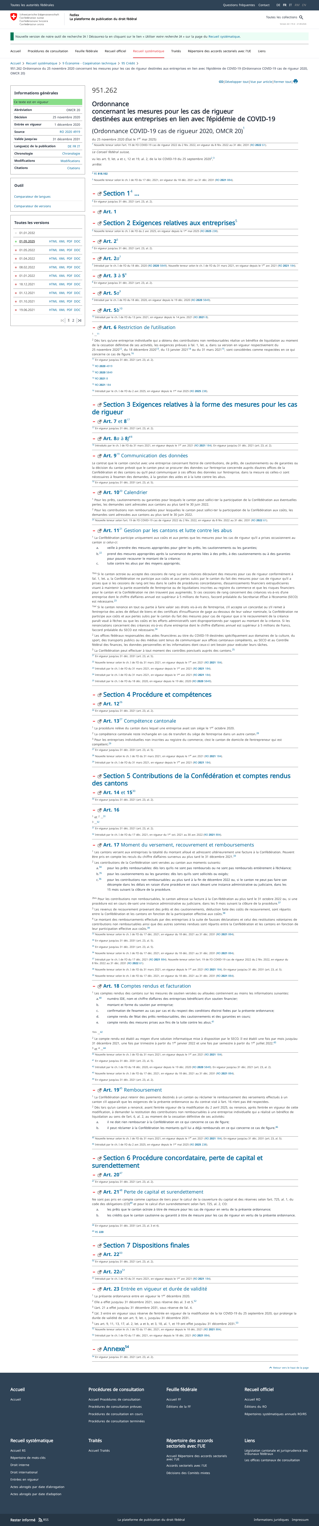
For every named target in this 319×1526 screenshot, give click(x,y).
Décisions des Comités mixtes (188, 1472)
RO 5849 (157, 265)
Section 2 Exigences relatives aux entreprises (169, 222)
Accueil (15, 63)
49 (131, 1202)
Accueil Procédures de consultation (114, 1399)
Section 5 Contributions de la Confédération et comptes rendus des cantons (191, 779)
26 (120, 702)
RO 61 (258, 145)
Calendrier (134, 492)
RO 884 (224, 180)
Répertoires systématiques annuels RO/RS (276, 1414)
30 (133, 791)
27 (120, 719)
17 (128, 419)
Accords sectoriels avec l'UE (186, 1465)
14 (189, 348)
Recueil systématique (224, 36)
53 (237, 1322)
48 (120, 1190)
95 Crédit (128, 63)
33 (234, 855)
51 (123, 1270)
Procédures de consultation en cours (116, 1414)
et (115, 421)
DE (278, 5)
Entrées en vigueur (24, 1479)
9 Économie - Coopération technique (89, 63)
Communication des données (154, 455)
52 (195, 1300)
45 (120, 1088)
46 (276, 1127)
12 (120, 348)
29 (110, 743)
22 (100, 552)
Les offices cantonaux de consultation (272, 1460)
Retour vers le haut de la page (288, 1367)
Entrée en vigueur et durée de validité (155, 1288)
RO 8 (200, 317)
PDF (69, 241)
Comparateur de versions (32, 206)
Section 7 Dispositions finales (146, 1245)
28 (257, 733)
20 (120, 491)
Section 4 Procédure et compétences (157, 694)
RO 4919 (103, 366)
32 (98, 821)
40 (100, 997)
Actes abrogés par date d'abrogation (37, 1486)
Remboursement (142, 1089)
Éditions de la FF (178, 1406)
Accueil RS (18, 1450)
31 (104, 816)
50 (120, 1253)
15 (223, 348)
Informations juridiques (271, 1520)
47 (120, 1173)
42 (101, 1031)
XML (62, 241)
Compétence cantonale (149, 720)
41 (213, 1021)
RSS (43, 1520)
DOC (77, 241)
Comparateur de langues (32, 196)
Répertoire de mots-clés (28, 1457)
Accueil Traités (99, 1450)
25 (233, 649)
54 (127, 1346)
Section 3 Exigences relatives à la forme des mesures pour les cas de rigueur (194, 408)
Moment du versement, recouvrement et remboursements (178, 844)
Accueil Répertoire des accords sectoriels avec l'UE (196, 1457)
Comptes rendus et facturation (147, 985)
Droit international (24, 1472)
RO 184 (286, 265)
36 (100, 878)
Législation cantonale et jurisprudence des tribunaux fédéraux (276, 1452)
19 (118, 454)
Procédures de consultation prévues (115, 1406)
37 (279, 902)
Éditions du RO (256, 1406)
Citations (73, 168)
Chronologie (71, 153)
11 (98, 333)
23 (115, 600)
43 (274, 1042)
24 (156, 629)
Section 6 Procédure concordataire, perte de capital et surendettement (177, 1161)
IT (290, 5)
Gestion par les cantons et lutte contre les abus (177, 530)
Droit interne (19, 1464)
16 (132, 353)
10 (120, 308)
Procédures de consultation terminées (117, 1421)
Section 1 (116, 193)
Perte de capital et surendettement (163, 1191)
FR (284, 5)
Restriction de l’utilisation (139, 327)
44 (104, 1048)
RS (101, 173)
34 (100, 866)
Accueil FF (173, 1399)
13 (157, 348)
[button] (48, 51)
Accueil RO (252, 1399)
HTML (53, 241)
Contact (264, 5)
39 (148, 927)
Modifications (70, 161)
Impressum (300, 1520)
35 (100, 873)
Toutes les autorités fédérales (32, 5)
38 (224, 913)
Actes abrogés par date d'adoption (35, 1494)
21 (120, 529)
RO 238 (209, 231)
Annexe (114, 1348)
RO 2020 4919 (70, 132)
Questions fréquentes (239, 5)
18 (130, 437)
